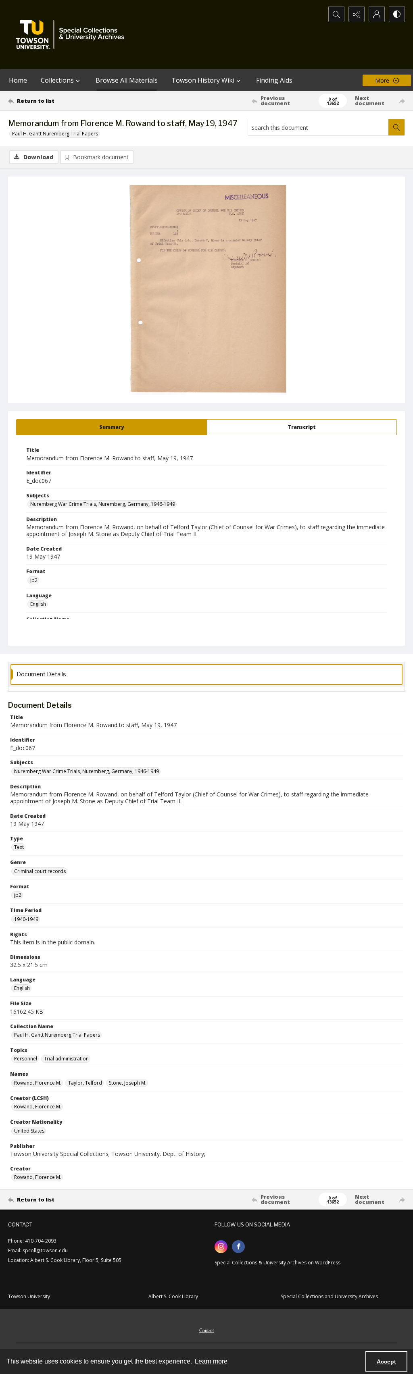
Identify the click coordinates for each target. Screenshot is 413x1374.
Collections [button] (57, 80)
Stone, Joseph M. (127, 1082)
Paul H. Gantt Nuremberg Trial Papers (55, 133)
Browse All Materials (127, 80)
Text (19, 847)
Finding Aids (274, 80)
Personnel (25, 1058)
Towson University (29, 1296)
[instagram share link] (221, 1246)
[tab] (111, 427)
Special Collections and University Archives (329, 1296)
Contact (206, 1330)
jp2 (34, 580)
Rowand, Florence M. (37, 1082)
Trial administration (66, 1058)
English (38, 604)
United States (29, 1130)
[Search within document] (396, 127)
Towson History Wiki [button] (202, 80)
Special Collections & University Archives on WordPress (277, 1262)
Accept (386, 1361)
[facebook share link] (238, 1246)
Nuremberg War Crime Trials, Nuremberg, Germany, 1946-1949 (102, 504)
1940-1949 (26, 919)
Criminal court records (40, 871)
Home (18, 80)
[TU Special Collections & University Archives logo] (72, 34)
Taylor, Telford (85, 1082)
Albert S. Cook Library (173, 1296)
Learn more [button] (211, 1361)
